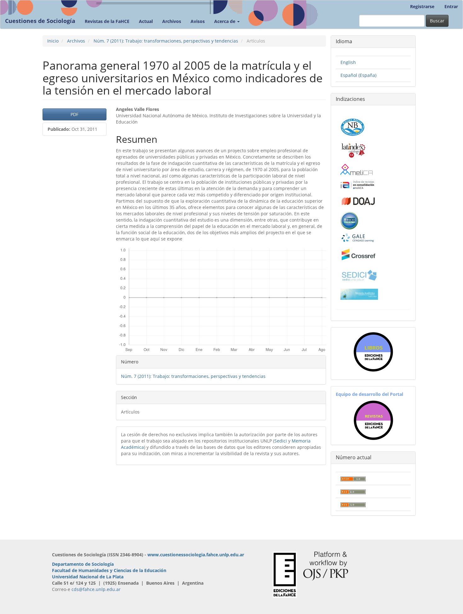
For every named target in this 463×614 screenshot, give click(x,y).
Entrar (451, 6)
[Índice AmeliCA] (357, 185)
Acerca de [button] (225, 21)
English (348, 62)
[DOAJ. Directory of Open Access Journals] (358, 200)
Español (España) (358, 75)
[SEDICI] (359, 275)
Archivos (171, 21)
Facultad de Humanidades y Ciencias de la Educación (109, 570)
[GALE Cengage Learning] (357, 237)
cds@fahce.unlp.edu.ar (96, 589)
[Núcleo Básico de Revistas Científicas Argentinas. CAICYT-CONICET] (352, 126)
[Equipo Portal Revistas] (373, 420)
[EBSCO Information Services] (349, 220)
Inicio (53, 41)
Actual (146, 21)
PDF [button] (74, 114)
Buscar (437, 21)
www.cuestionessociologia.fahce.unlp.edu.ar (195, 555)
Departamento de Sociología (83, 564)
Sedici (280, 441)
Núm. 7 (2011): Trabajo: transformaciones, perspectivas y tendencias (166, 41)
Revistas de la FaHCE (107, 21)
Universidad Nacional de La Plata (87, 577)
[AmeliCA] (357, 170)
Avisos (198, 21)
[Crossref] (358, 255)
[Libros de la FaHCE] (373, 352)
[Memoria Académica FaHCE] (359, 294)
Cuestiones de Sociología (40, 21)
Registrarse (422, 6)
